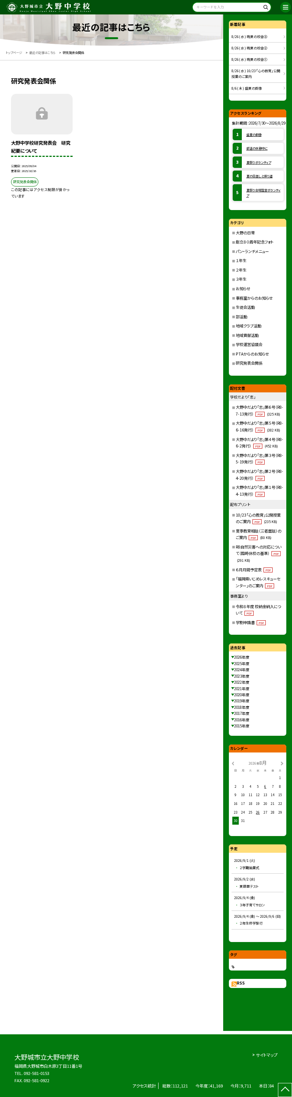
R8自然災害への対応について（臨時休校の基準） (258, 553)
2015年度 (241, 726)
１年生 (241, 260)
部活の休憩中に (257, 148)
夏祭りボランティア (258, 162)
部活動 (241, 316)
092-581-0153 (36, 1073)
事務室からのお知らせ (254, 298)
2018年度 (241, 707)
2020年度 (241, 694)
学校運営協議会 (249, 344)
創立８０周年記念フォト (255, 242)
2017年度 (241, 713)
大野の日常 (245, 233)
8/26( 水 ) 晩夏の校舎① (249, 59)
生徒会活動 (245, 307)
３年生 (241, 279)
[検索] (264, 8)
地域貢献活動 (247, 335)
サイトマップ (267, 1055)
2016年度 (241, 719)
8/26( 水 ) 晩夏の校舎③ (249, 36)
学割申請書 (250, 622)
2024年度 (241, 669)
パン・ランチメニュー (252, 251)
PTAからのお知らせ (252, 354)
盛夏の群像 (254, 134)
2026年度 (241, 657)
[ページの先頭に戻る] (285, 1090)
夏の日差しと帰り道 (259, 176)
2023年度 (241, 676)
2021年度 (241, 688)
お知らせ (243, 288)
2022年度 (241, 682)
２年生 (241, 270)
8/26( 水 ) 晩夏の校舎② (249, 48)
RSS (241, 983)
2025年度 (241, 663)
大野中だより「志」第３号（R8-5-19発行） (259, 458)
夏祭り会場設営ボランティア (263, 193)
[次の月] (282, 763)
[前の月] (233, 763)
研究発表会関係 (249, 363)
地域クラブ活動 (248, 326)
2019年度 (241, 700)
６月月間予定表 (253, 569)
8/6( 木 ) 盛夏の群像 (247, 88)
